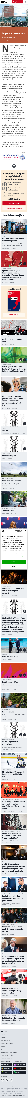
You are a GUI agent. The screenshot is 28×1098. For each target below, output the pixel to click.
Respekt (4, 458)
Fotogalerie (4, 236)
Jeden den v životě (6, 508)
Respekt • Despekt (6, 453)
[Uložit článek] (17, 24)
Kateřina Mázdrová (6, 995)
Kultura (4, 268)
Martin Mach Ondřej (14, 433)
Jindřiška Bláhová (6, 408)
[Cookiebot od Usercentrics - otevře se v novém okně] (16, 531)
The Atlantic (12, 1055)
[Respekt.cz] (4, 2)
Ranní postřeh (7, 1015)
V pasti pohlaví (5, 924)
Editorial (6, 478)
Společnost (4, 862)
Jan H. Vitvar (5, 282)
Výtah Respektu (12, 1075)
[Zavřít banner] (25, 530)
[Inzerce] (14, 157)
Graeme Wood (5, 1055)
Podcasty (6, 831)
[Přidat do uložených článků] (24, 231)
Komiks (4, 428)
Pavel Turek (4, 374)
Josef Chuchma (5, 689)
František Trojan (6, 719)
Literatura (4, 337)
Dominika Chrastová (7, 811)
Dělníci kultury (12, 831)
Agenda (4, 654)
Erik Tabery (4, 488)
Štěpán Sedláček (6, 1087)
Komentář (6, 739)
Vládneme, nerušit (13, 893)
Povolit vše (14, 561)
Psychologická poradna (7, 799)
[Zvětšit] (14, 15)
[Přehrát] (20, 263)
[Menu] (26, 2)
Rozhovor (4, 986)
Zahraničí (4, 1043)
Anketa (4, 615)
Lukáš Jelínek (5, 1023)
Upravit (13, 566)
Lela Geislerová (5, 433)
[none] (25, 24)
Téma (3, 709)
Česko (3, 769)
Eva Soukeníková (6, 903)
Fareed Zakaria (5, 749)
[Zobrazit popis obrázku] (21, 24)
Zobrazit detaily (19, 557)
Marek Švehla (5, 779)
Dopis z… (4, 30)
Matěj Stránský (5, 248)
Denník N (14, 811)
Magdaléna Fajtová (6, 874)
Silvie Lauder (5, 934)
